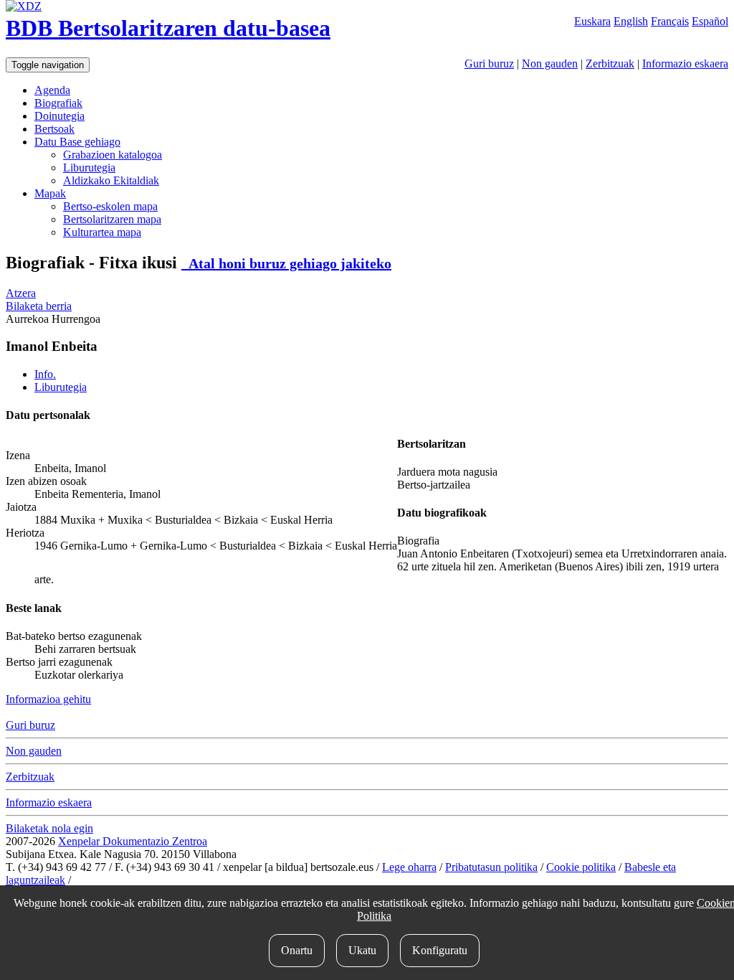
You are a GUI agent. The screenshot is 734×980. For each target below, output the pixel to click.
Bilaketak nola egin (49, 828)
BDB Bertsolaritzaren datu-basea (168, 28)
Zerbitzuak (610, 63)
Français (670, 21)
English (631, 21)
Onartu (297, 950)
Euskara (592, 21)
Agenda (52, 90)
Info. (45, 374)
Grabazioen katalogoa (112, 155)
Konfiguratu (439, 950)
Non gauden (550, 63)
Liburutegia (89, 167)
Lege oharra (409, 867)
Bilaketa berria (39, 306)
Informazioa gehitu (48, 699)
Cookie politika (581, 867)
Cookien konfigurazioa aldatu (141, 880)
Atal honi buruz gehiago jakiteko (286, 263)
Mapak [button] (50, 193)
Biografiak (58, 103)
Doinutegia (59, 116)
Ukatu (362, 950)
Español (710, 21)
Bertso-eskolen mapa (110, 206)
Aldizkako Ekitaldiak (111, 180)
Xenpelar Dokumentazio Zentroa (132, 841)
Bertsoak (54, 129)
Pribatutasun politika (491, 867)
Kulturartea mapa (102, 232)
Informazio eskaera (685, 63)
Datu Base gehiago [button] (77, 142)
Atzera (21, 293)
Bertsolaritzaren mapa (112, 219)
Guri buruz (489, 63)
